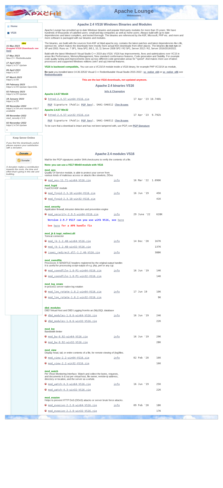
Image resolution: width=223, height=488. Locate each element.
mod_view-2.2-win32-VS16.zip (68, 363)
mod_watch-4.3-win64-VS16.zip (69, 384)
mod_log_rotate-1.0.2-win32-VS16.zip (74, 297)
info (117, 180)
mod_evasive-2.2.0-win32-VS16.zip (72, 411)
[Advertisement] (23, 245)
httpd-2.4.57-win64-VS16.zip (68, 99)
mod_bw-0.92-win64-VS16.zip (68, 336)
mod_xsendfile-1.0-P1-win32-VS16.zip (74, 276)
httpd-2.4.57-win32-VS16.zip (68, 115)
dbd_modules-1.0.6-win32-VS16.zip (72, 321)
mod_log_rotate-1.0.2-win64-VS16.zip (74, 291)
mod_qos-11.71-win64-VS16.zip (69, 180)
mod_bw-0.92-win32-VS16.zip (68, 342)
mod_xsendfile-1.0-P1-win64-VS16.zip (74, 270)
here (121, 220)
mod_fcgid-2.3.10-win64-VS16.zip (71, 193)
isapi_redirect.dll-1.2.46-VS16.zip (74, 252)
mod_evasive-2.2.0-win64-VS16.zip (72, 405)
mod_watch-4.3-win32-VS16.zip (69, 389)
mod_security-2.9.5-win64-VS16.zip (73, 214)
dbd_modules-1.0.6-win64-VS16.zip (72, 315)
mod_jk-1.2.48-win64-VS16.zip (69, 241)
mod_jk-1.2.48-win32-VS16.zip (69, 246)
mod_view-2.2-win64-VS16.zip (68, 357)
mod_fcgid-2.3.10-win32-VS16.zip (71, 198)
